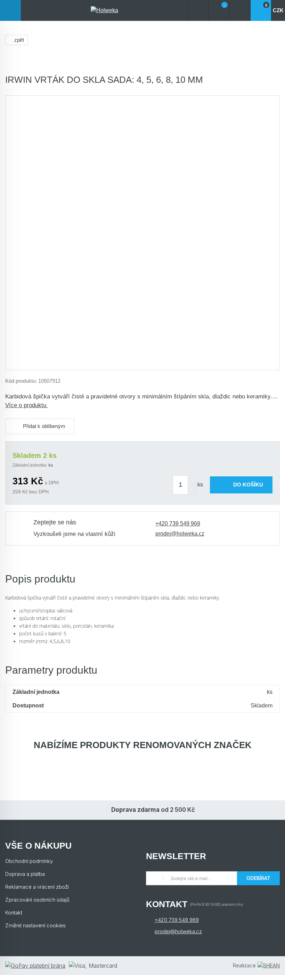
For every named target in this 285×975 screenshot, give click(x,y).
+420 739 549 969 (177, 523)
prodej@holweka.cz (179, 534)
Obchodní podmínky (29, 861)
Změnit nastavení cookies (35, 925)
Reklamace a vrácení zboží (37, 886)
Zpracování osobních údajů (37, 899)
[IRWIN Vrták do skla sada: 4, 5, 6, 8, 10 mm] (142, 232)
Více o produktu (26, 405)
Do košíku (248, 485)
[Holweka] (104, 10)
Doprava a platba (25, 874)
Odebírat (258, 878)
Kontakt (13, 912)
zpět (19, 40)
